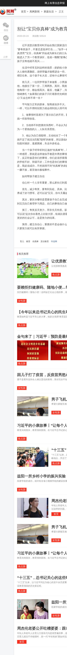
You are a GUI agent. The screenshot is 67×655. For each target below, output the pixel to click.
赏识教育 (45, 241)
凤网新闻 (35, 11)
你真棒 (35, 241)
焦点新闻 (56, 275)
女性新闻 (22, 301)
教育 (28, 241)
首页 (23, 11)
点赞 (5, 52)
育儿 (22, 241)
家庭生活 (49, 11)
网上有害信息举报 (55, 3)
